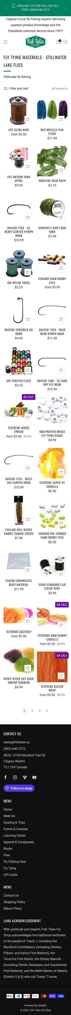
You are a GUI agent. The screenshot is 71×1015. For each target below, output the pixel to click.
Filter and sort (18, 88)
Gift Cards (11, 875)
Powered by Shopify (35, 1005)
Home (8, 809)
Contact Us (11, 895)
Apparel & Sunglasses (19, 842)
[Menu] (5, 42)
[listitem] (35, 8)
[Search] (65, 42)
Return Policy (13, 908)
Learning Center (14, 835)
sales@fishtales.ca (17, 742)
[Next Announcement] (65, 8)
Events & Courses (16, 829)
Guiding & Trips (14, 822)
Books (8, 848)
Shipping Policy (14, 902)
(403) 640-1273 (14, 749)
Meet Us (9, 816)
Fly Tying (10, 868)
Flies (7, 855)
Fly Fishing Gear (15, 862)
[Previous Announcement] (6, 8)
